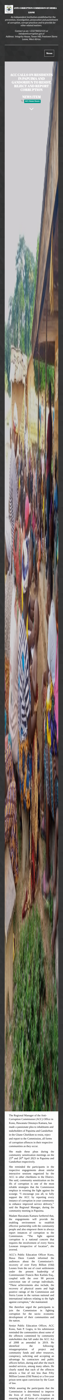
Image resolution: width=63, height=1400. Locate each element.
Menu (50, 54)
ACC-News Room (32, 101)
